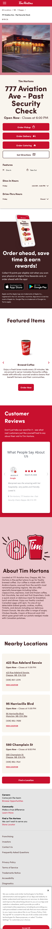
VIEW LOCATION (12, 685)
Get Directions (24, 154)
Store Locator (8, 824)
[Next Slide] (48, 362)
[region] (26, 908)
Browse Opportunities (12, 800)
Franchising (7, 836)
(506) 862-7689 (13, 720)
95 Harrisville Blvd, (16, 714)
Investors (6, 841)
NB (15, 10)
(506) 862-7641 (13, 761)
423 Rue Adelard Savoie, (18, 673)
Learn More (7, 812)
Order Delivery (24, 136)
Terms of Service (10, 867)
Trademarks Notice (11, 872)
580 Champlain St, (15, 755)
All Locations (6, 10)
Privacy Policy (9, 862)
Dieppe (21, 10)
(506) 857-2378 (13, 679)
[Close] (48, 890)
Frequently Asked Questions (15, 852)
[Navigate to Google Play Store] (38, 287)
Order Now (26, 387)
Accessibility (8, 878)
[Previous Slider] (3, 362)
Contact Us (7, 847)
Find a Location (26, 780)
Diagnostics (7, 883)
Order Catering (24, 145)
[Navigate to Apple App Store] (14, 287)
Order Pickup (24, 127)
